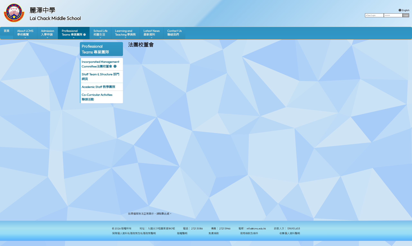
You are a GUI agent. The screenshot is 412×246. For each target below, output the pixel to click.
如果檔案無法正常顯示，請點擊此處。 (150, 213)
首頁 (6, 31)
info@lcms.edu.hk (256, 228)
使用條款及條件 (249, 233)
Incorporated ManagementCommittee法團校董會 (100, 64)
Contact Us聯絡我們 (174, 32)
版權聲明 (182, 233)
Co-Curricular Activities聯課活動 (97, 97)
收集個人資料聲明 (289, 233)
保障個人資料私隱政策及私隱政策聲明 (134, 233)
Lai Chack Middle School (55, 18)
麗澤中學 (42, 10)
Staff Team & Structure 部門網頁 (100, 76)
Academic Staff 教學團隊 (98, 87)
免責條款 (214, 233)
